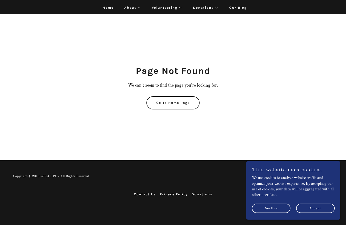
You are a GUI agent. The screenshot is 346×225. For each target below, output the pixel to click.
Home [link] (108, 8)
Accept (315, 208)
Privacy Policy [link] (174, 194)
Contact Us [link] (145, 194)
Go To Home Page (173, 103)
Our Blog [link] (238, 8)
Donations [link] (202, 194)
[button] (131, 8)
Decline (271, 208)
